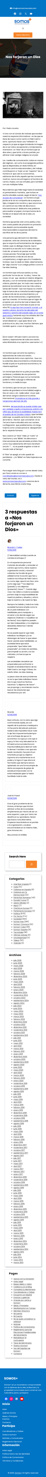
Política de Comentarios (24, 1327)
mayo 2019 (18, 1099)
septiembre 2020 (21, 1062)
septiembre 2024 (21, 1000)
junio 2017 (18, 1161)
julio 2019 (17, 1094)
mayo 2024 (18, 1011)
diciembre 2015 (20, 1209)
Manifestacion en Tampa (24, 1308)
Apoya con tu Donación (24, 1279)
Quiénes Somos (9, 1413)
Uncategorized (20, 937)
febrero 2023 (19, 1019)
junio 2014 (18, 1257)
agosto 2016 (19, 1187)
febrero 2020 (19, 1078)
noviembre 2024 (21, 995)
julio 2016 (17, 1190)
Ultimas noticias (20, 935)
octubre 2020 (19, 1059)
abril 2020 (18, 1072)
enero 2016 (18, 1206)
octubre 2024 (19, 998)
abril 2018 (18, 1134)
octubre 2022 (19, 1024)
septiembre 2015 (21, 1217)
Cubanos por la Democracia (20, 893)
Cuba (16, 887)
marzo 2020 (19, 1075)
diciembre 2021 (20, 1027)
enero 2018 (18, 1142)
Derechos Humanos (22, 897)
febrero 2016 (19, 1203)
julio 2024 (18, 1006)
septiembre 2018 (21, 1121)
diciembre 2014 (20, 1241)
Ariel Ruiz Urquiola (21, 884)
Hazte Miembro (23, 35)
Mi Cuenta (18, 1316)
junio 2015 (18, 1225)
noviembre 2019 (20, 1083)
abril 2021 (18, 1046)
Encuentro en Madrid (23, 1295)
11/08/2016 (11, 550)
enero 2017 (18, 1174)
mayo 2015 (18, 1228)
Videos (16, 940)
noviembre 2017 (20, 1147)
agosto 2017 (19, 1155)
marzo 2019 (18, 1105)
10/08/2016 (12, 714)
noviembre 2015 (20, 1211)
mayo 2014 (18, 1260)
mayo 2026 (18, 965)
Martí (16, 905)
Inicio (4, 1409)
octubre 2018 (19, 1118)
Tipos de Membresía (22, 1343)
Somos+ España (20, 929)
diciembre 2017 (20, 1145)
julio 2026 (17, 960)
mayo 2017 (18, 1163)
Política (17, 913)
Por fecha (18, 916)
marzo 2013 (18, 1262)
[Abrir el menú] (23, 28)
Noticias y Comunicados (12, 1438)
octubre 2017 (19, 1150)
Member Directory (22, 1311)
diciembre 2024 (20, 992)
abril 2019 (18, 1102)
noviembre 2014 (20, 1244)
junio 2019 (18, 1096)
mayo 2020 (18, 1070)
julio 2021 (17, 1038)
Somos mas (19, 921)
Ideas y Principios (21, 1305)
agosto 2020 (19, 1064)
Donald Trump (20, 900)
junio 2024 (18, 1008)
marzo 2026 (19, 971)
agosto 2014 (19, 1252)
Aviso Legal (18, 1281)
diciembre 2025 (20, 976)
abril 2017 (18, 1166)
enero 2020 (18, 1080)
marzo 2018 (18, 1137)
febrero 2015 (19, 1236)
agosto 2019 (19, 1091)
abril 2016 (18, 1198)
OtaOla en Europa (21, 908)
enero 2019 (18, 1110)
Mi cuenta (18, 1313)
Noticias (17, 1324)
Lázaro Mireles (20, 903)
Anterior (10, 495)
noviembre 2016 (20, 1179)
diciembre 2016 (20, 1177)
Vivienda (17, 943)
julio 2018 (17, 1126)
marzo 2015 (18, 1233)
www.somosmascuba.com (14, 481)
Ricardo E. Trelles (14, 547)
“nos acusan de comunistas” (22, 196)
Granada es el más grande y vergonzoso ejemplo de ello (21, 399)
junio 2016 (18, 1193)
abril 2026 (18, 968)
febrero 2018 (19, 1139)
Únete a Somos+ (21, 1345)
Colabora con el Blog (23, 1287)
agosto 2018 (19, 1123)
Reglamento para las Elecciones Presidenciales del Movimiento (25, 1332)
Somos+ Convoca (21, 924)
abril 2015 (18, 1230)
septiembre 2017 (21, 1153)
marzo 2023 (19, 1016)
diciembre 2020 (20, 1056)
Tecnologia (18, 932)
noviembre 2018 (20, 1115)
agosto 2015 (19, 1220)
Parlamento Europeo (23, 911)
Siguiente (35, 495)
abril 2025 (18, 984)
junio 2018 (18, 1129)
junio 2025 (18, 979)
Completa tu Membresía (24, 1289)
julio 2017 (17, 1158)
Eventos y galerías (22, 1297)
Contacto (18, 1353)
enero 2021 (18, 1054)
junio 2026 (18, 963)
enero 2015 (18, 1238)
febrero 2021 (19, 1051)
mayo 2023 (18, 1014)
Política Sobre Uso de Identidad (16, 1454)
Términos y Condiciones (12, 1461)
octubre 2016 (19, 1182)
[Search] (31, 864)
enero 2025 (18, 990)
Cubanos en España (22, 889)
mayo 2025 (18, 982)
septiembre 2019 (21, 1088)
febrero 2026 (19, 973)
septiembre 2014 (21, 1249)
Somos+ (11, 1378)
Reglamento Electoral (12, 1441)
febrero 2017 (19, 1171)
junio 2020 (18, 1067)
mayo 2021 (18, 1043)
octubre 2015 (19, 1214)
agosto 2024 (19, 1003)
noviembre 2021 (20, 1030)
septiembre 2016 (21, 1185)
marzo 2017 (18, 1169)
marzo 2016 (18, 1201)
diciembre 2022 (20, 1022)
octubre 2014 (19, 1246)
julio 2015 (17, 1222)
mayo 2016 (18, 1195)
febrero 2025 (19, 987)
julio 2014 (17, 1254)
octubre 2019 (19, 1086)
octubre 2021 (19, 1032)
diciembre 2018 (20, 1113)
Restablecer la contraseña (20, 1339)
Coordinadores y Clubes (24, 1292)
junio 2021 (18, 1040)
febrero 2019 (19, 1107)
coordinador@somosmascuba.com (18, 476)
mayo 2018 (18, 1131)
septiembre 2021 (21, 1035)
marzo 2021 (18, 1048)
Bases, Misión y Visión (23, 1284)
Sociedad (18, 919)
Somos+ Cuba (20, 927)
